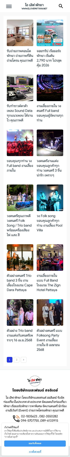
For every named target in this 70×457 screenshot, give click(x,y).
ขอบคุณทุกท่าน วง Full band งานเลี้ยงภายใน (20, 166)
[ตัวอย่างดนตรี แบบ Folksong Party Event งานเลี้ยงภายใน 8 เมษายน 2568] (50, 312)
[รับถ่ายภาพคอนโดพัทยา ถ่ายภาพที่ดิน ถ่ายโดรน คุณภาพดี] (20, 33)
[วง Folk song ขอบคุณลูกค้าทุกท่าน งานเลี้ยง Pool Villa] (50, 198)
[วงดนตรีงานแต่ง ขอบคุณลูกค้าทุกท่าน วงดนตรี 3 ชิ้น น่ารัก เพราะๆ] (50, 143)
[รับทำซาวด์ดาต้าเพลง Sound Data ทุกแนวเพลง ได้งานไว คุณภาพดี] (20, 88)
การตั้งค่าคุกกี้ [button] (35, 451)
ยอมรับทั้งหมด (35, 443)
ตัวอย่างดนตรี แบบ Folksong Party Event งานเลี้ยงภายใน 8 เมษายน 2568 (49, 340)
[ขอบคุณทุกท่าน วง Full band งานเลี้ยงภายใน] (20, 143)
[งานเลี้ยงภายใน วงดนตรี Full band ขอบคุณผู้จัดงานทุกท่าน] (50, 88)
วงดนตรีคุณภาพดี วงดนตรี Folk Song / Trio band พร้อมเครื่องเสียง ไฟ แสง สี (19, 225)
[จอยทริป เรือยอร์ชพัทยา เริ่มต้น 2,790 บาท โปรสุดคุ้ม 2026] (50, 33)
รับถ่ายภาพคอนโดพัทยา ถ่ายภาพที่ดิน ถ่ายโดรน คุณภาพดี (20, 56)
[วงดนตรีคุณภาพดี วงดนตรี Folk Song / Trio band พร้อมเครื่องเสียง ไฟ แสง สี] (20, 198)
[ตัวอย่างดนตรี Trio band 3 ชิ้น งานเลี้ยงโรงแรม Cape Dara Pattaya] (20, 257)
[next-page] (24, 360)
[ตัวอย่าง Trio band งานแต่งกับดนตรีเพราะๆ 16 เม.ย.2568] (20, 312)
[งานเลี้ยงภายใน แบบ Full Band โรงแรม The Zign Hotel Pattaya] (50, 257)
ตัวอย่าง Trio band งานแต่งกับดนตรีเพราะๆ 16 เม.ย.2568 (20, 335)
